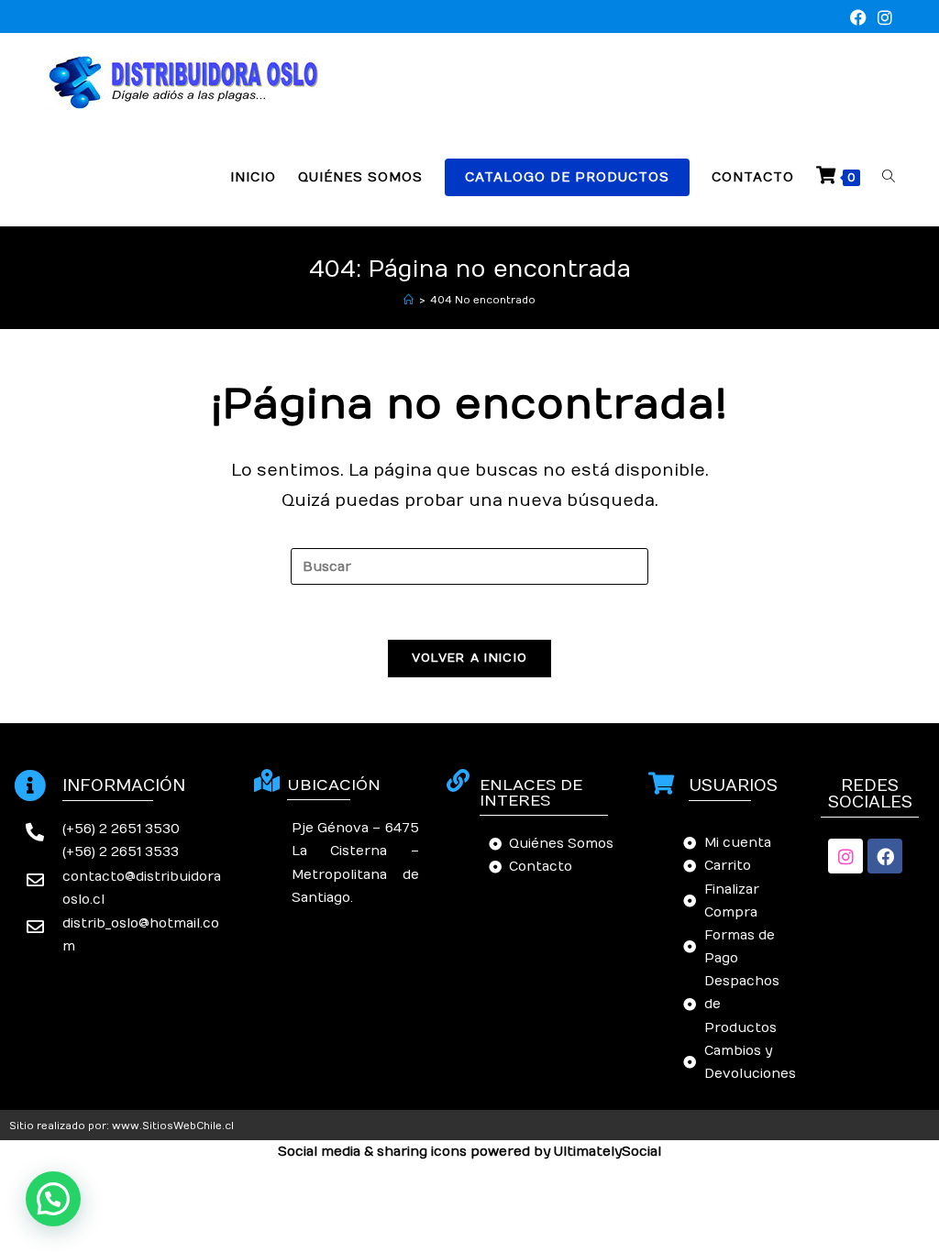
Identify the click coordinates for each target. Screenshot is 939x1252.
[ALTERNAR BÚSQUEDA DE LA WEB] (888, 177)
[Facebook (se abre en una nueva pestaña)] (858, 18)
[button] (53, 1198)
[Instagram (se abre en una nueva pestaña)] (882, 18)
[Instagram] (845, 856)
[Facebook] (884, 856)
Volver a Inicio (470, 658)
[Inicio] (408, 300)
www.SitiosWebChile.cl (173, 1126)
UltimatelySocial (607, 1151)
